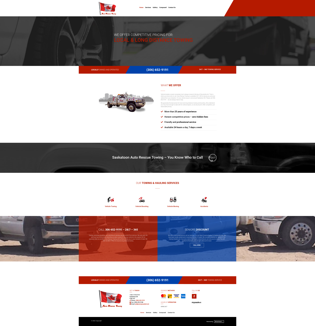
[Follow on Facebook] (194, 296)
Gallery (155, 7)
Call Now (197, 245)
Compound (163, 7)
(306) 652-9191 (207, 7)
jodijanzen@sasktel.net (142, 304)
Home (141, 7)
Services (148, 7)
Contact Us (172, 7)
